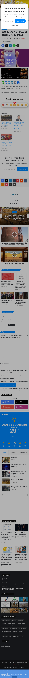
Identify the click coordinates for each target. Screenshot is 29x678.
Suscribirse (20, 21)
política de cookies (15, 674)
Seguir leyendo (14, 25)
